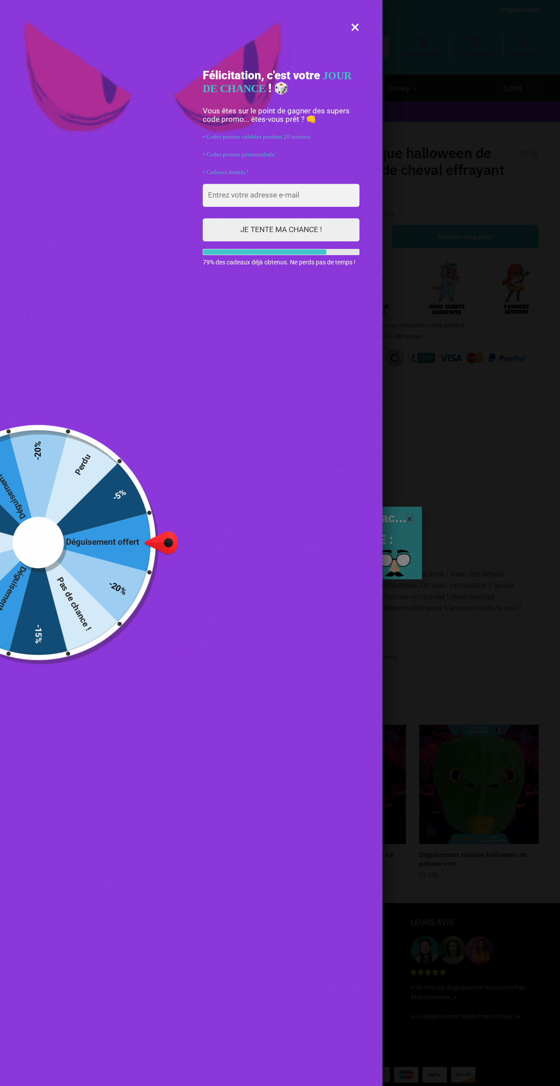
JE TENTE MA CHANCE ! (281, 229)
